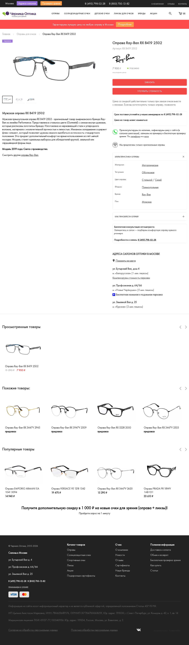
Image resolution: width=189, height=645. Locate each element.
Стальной (147, 179)
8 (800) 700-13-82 (119, 3)
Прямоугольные (150, 187)
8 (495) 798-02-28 (95, 3)
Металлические (150, 165)
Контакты (182, 4)
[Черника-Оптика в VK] (139, 631)
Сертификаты (122, 565)
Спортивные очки (76, 560)
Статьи (154, 570)
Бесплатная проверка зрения (165, 560)
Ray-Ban (146, 194)
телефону (135, 136)
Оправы (56, 13)
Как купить (155, 565)
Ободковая (148, 172)
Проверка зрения (51, 3)
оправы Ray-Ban (29, 155)
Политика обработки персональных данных (94, 630)
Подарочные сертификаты (81, 575)
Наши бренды (122, 570)
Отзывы (171, 4)
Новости (120, 555)
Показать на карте (126, 260)
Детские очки (102, 13)
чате (146, 136)
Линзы (70, 565)
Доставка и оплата (160, 549)
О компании (157, 4)
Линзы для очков (124, 13)
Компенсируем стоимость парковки (131, 277)
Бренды (142, 13)
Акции (153, 13)
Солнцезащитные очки (77, 13)
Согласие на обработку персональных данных (33, 630)
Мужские (146, 201)
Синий (158, 179)
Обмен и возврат (159, 555)
